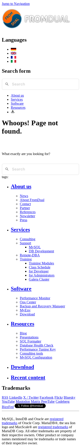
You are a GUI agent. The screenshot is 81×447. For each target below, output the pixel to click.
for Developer (39, 271)
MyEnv (25, 310)
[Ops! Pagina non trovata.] (13, 61)
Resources (18, 107)
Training (26, 259)
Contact (25, 204)
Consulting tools (31, 353)
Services (17, 99)
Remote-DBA (30, 255)
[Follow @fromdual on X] (30, 407)
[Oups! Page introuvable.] (13, 57)
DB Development (41, 251)
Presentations (29, 337)
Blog (23, 333)
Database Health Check (36, 345)
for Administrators (41, 275)
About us (17, 95)
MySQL (35, 247)
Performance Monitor (35, 298)
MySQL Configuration (36, 357)
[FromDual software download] (13, 112)
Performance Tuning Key (38, 349)
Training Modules (41, 263)
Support (25, 243)
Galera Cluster (39, 279)
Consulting (27, 239)
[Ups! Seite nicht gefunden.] (13, 49)
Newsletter (27, 216)
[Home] (36, 30)
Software (17, 103)
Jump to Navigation (16, 4)
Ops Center (28, 302)
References (28, 212)
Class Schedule (39, 267)
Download (27, 314)
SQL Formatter (30, 341)
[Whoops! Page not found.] (13, 53)
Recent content (28, 377)
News (24, 196)
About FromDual (32, 200)
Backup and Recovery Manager (42, 306)
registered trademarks (53, 427)
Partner (25, 208)
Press (23, 220)
